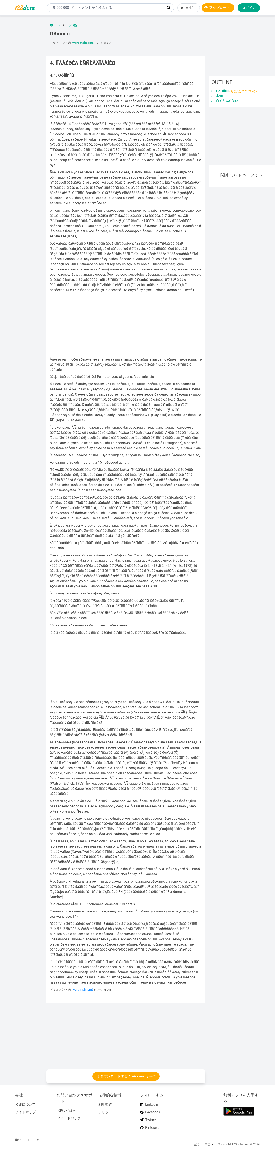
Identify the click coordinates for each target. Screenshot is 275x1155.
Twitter (150, 1120)
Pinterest (152, 1128)
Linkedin (151, 1104)
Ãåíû (219, 96)
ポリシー (105, 1112)
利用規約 (105, 1104)
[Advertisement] (21, 83)
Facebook (152, 1112)
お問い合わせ (67, 1110)
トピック (33, 1140)
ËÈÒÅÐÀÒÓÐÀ (227, 101)
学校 (18, 1140)
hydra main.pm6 (83, 43)
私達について (25, 1104)
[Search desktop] (168, 7)
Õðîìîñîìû (236, 91)
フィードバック (69, 1118)
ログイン (249, 8)
